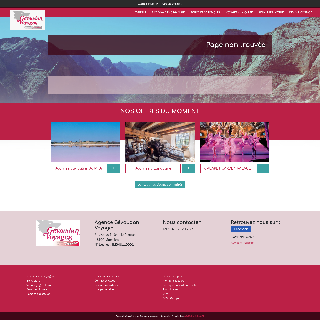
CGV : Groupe (171, 298)
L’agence (140, 12)
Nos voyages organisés (169, 12)
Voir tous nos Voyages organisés (160, 184)
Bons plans (33, 280)
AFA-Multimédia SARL (194, 316)
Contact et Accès (105, 280)
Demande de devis (106, 285)
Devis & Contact (300, 12)
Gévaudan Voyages (172, 3)
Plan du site (170, 289)
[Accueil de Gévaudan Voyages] (27, 19)
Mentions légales (173, 280)
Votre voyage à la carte (40, 285)
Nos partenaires (104, 289)
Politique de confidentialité (179, 285)
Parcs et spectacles (205, 12)
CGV (165, 293)
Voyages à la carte (239, 12)
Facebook (241, 229)
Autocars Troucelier (148, 3)
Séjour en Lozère (271, 12)
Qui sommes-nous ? (107, 276)
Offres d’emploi (172, 276)
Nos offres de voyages (40, 276)
